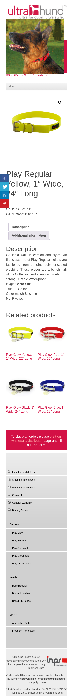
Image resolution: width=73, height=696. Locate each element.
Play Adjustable (20, 548)
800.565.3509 (16, 75)
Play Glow (17, 532)
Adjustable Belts (21, 623)
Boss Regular (19, 585)
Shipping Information (23, 479)
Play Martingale (20, 555)
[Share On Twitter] (4, 186)
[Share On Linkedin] (4, 195)
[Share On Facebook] (4, 178)
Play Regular (19, 540)
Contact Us (18, 495)
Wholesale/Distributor (24, 487)
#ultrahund (40, 75)
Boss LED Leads (21, 601)
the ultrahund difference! (25, 472)
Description (21, 227)
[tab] (20, 227)
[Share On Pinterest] (4, 203)
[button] (60, 102)
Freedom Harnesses (23, 630)
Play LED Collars (21, 563)
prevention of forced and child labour (42, 678)
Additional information (29, 235)
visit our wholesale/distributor (36, 438)
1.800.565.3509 (30, 692)
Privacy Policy (20, 510)
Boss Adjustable (21, 593)
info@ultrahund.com (51, 692)
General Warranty (22, 502)
